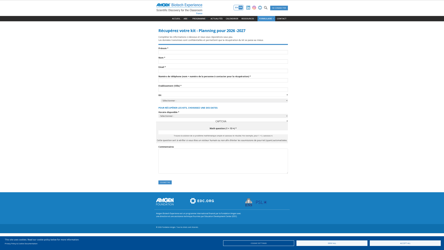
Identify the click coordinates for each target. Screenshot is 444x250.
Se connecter (279, 8)
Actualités (217, 18)
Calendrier (232, 18)
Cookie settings (259, 243)
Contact (281, 18)
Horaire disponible (167, 112)
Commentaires (166, 146)
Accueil (176, 18)
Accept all (405, 243)
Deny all (332, 243)
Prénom (162, 48)
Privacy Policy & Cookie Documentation (21, 243)
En (236, 7)
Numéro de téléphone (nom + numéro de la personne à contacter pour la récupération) (203, 76)
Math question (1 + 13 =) (222, 128)
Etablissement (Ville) (169, 85)
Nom (160, 57)
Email (161, 67)
